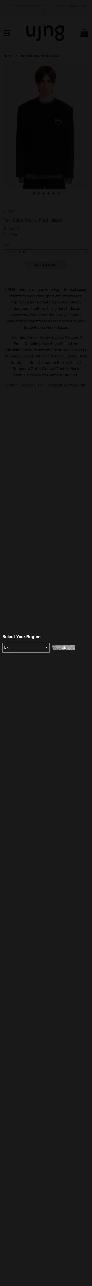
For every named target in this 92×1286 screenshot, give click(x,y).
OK (64, 647)
